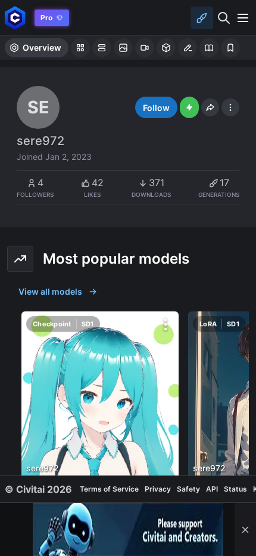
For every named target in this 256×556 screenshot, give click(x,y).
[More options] (165, 324)
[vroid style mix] (100, 412)
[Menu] (243, 18)
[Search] (224, 18)
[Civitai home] (15, 17)
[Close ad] (245, 529)
